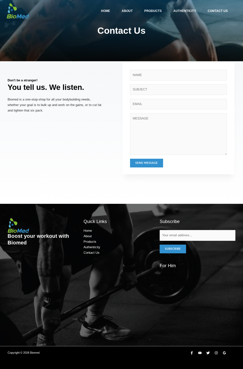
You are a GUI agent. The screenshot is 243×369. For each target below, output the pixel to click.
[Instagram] (216, 353)
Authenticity (184, 11)
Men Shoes (168, 297)
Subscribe (173, 249)
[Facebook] (191, 353)
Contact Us (218, 11)
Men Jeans (167, 275)
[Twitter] (208, 353)
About (127, 11)
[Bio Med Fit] (18, 11)
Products (153, 11)
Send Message (146, 163)
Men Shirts (167, 286)
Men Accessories (172, 307)
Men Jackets (169, 318)
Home (105, 11)
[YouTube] (200, 353)
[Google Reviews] (224, 353)
